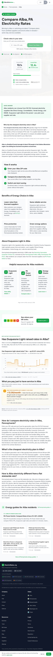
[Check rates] (45, 2)
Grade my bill (42, 320)
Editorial (4, 608)
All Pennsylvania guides (44, 507)
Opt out (42, 654)
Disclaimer (30, 627)
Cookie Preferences (33, 641)
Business (4, 620)
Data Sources (31, 630)
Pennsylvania (33, 598)
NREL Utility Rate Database (16, 402)
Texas (31, 612)
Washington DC (33, 609)
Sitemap (4, 644)
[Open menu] (49, 2)
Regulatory (30, 634)
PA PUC (17, 213)
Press (3, 605)
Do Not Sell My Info (32, 637)
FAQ (3, 598)
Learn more (9, 655)
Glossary (4, 637)
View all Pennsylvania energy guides (25, 557)
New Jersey (33, 605)
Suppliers (4, 640)
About (3, 595)
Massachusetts (33, 602)
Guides (3, 630)
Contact (4, 602)
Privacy (30, 620)
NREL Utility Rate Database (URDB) (12, 377)
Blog (3, 634)
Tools (3, 624)
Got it (48, 654)
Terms (29, 624)
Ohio (31, 595)
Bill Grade (4, 627)
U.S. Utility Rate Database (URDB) (33, 408)
